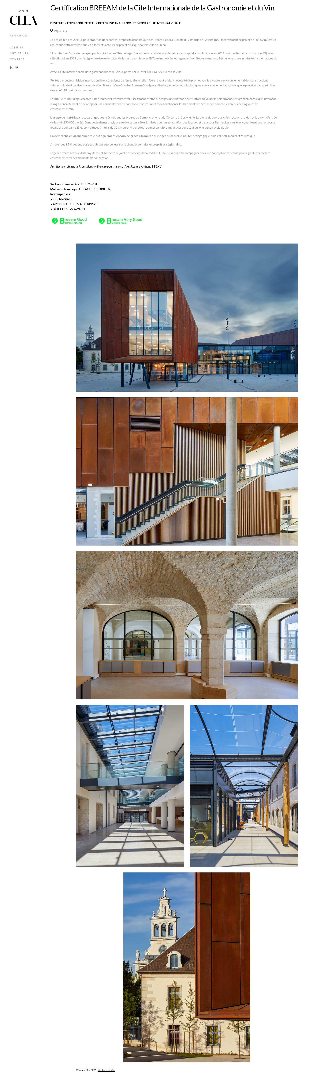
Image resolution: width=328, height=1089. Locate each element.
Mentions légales (106, 1069)
